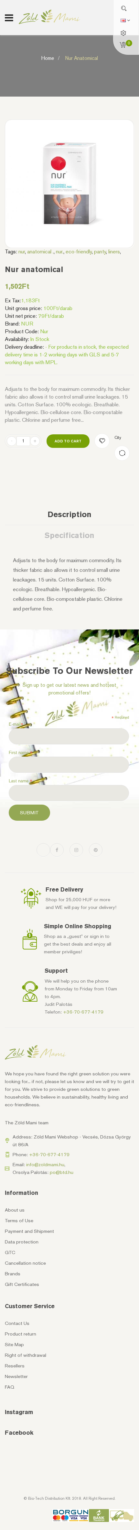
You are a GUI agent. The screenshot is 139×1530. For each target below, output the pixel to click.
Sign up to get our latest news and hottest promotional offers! (69, 689)
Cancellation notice (25, 1263)
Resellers (15, 1366)
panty (100, 251)
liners (114, 251)
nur (21, 251)
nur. (59, 251)
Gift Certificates (22, 1284)
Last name (20, 781)
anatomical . (40, 251)
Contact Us (17, 1323)
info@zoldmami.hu (45, 1164)
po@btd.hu (61, 1172)
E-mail (16, 724)
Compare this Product (122, 453)
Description (69, 514)
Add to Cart (68, 441)
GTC (10, 1252)
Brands (12, 1274)
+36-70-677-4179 (83, 1012)
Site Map (14, 1344)
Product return (20, 1334)
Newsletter (16, 1376)
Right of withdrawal (25, 1355)
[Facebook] (57, 850)
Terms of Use (19, 1220)
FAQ (9, 1387)
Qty (117, 437)
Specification (69, 535)
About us (15, 1210)
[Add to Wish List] (102, 441)
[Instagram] (76, 850)
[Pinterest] (95, 850)
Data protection (21, 1242)
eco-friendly (79, 251)
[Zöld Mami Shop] (49, 17)
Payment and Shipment (29, 1231)
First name (21, 753)
